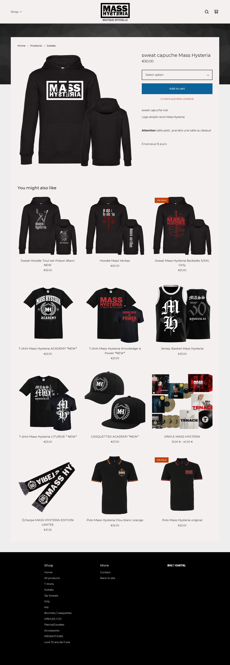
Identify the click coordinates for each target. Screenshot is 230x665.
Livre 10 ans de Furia (57, 642)
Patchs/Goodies (54, 624)
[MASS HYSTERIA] (115, 12)
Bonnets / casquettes (58, 613)
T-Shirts (49, 584)
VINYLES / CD (52, 618)
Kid (46, 607)
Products (36, 45)
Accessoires (51, 630)
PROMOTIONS (53, 636)
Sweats (51, 45)
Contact (105, 572)
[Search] (207, 12)
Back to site (107, 578)
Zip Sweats (51, 595)
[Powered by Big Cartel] (177, 565)
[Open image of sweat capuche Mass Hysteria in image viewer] (76, 110)
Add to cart (177, 88)
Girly (47, 601)
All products (52, 578)
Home (21, 45)
